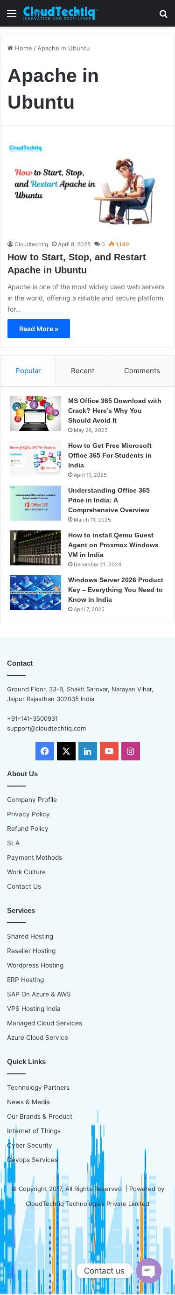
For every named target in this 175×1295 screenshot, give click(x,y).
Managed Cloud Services (44, 1023)
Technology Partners (38, 1087)
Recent (82, 370)
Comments (142, 370)
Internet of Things (34, 1131)
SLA (13, 843)
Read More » (38, 329)
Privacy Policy (28, 814)
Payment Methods (34, 857)
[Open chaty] (148, 1270)
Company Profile (32, 799)
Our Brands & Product (39, 1116)
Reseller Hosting (31, 950)
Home (22, 48)
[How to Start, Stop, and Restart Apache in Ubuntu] (87, 190)
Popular (28, 370)
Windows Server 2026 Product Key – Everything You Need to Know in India (115, 589)
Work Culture (26, 872)
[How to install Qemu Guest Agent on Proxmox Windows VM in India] (35, 547)
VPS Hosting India (34, 1008)
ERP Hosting (25, 979)
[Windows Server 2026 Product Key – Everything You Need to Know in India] (35, 592)
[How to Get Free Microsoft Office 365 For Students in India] (35, 458)
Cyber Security (29, 1145)
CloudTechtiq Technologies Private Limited (87, 1203)
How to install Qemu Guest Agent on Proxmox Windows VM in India (113, 544)
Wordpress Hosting (35, 965)
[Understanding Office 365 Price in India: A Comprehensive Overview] (35, 503)
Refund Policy (28, 828)
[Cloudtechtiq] (60, 13)
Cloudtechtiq (31, 244)
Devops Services (32, 1159)
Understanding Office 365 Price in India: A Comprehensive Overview (109, 500)
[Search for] (163, 16)
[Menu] (11, 16)
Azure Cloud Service (37, 1037)
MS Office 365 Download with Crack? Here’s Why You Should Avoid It (114, 410)
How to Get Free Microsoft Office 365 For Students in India (110, 455)
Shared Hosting (30, 936)
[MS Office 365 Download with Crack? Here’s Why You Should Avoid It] (35, 413)
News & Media (28, 1102)
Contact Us (24, 886)
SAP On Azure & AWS (39, 994)
